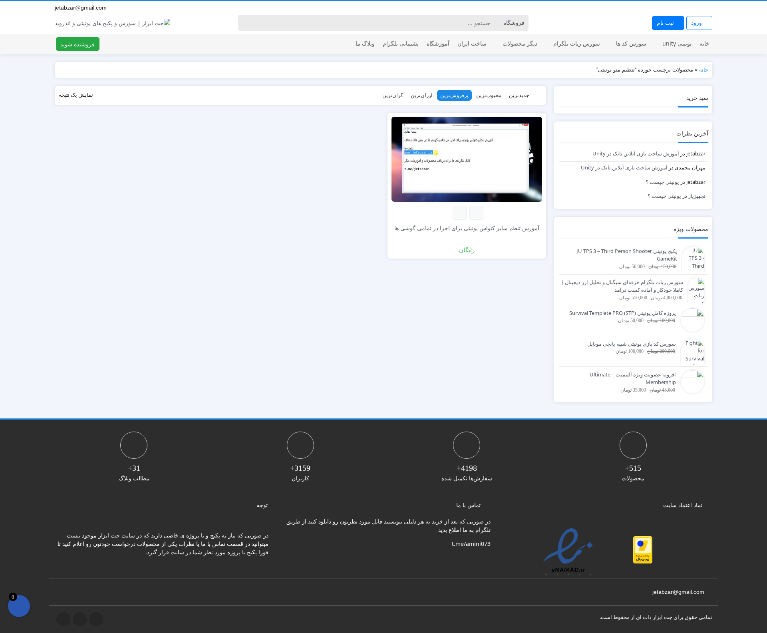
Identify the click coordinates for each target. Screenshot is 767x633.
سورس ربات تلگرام (576, 43)
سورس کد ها (631, 43)
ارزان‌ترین (422, 95)
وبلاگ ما (365, 43)
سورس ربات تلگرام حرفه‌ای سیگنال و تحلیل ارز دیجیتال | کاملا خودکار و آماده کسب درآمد (622, 286)
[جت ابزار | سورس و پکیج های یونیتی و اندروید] (112, 23)
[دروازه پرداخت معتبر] (643, 549)
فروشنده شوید (77, 44)
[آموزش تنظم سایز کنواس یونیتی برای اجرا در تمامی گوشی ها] (466, 158)
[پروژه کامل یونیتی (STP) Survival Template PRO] (690, 319)
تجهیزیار (696, 195)
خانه (704, 43)
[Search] (245, 23)
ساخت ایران (472, 43)
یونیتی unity (676, 43)
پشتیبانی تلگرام (401, 43)
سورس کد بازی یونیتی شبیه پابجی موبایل (631, 343)
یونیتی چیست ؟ (662, 181)
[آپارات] (708, 7)
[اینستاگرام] (699, 7)
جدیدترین (519, 95)
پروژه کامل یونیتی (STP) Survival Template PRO (622, 312)
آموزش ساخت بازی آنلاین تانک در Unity (635, 153)
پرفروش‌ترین (454, 95)
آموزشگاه (438, 43)
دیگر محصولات (520, 43)
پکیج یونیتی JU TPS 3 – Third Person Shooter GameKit (626, 255)
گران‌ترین (392, 95)
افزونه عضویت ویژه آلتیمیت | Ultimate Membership (633, 378)
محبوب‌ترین (488, 95)
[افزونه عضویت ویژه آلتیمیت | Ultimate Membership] (690, 380)
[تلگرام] (691, 7)
